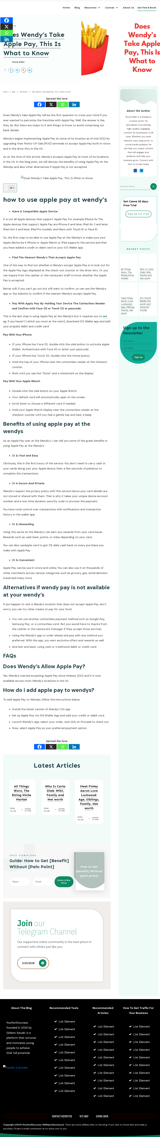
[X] (51, 104)
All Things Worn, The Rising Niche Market (21, 792)
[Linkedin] (74, 104)
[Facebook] (39, 104)
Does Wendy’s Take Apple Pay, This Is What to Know (33, 44)
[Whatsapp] (62, 104)
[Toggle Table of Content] (10, 187)
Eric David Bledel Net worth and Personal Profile (145, 304)
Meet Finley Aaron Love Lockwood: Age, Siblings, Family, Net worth (89, 797)
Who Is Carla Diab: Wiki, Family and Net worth (55, 792)
